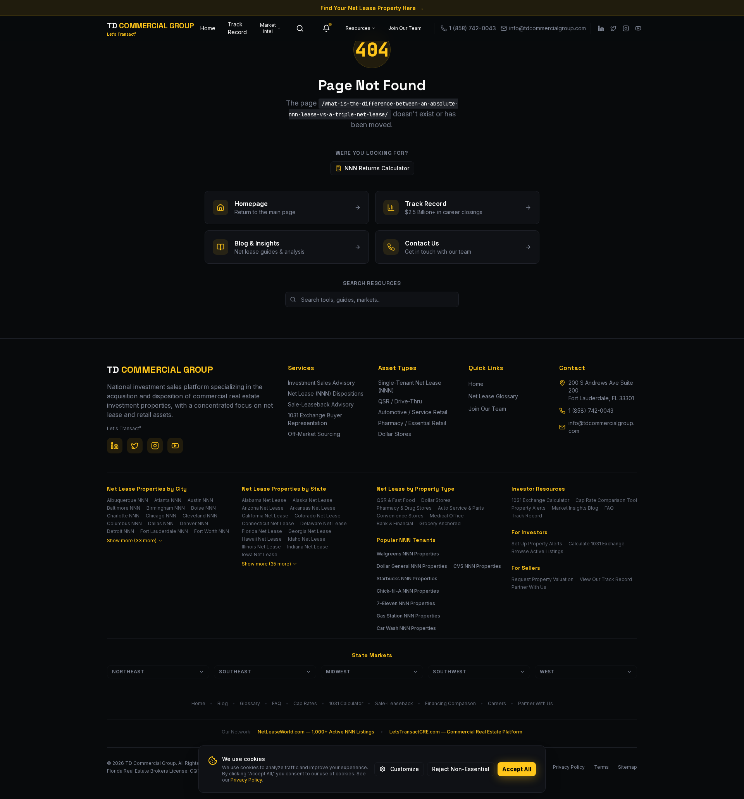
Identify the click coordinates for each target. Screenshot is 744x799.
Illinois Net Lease (261, 547)
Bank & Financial (395, 523)
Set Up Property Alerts (537, 544)
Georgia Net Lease (309, 531)
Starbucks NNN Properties (407, 578)
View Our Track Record (606, 579)
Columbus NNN (124, 523)
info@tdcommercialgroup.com (601, 427)
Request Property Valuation (543, 579)
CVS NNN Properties (477, 566)
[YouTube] (638, 28)
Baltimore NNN (123, 508)
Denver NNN (194, 523)
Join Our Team (405, 28)
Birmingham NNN (165, 508)
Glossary (250, 703)
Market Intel (268, 28)
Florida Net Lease (262, 531)
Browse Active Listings (537, 551)
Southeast (235, 671)
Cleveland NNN (200, 516)
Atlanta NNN (167, 500)
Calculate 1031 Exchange (596, 544)
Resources (358, 28)
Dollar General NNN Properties (412, 566)
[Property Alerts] (326, 28)
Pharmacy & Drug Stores (404, 508)
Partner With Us (529, 587)
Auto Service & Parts (461, 508)
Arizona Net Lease (263, 508)
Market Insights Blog (575, 508)
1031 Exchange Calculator (540, 500)
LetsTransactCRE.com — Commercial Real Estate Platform (455, 732)
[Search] (300, 28)
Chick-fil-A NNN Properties (408, 591)
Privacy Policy (246, 780)
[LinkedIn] (601, 28)
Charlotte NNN (123, 516)
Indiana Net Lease (307, 547)
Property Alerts (529, 508)
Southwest (449, 671)
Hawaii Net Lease (262, 539)
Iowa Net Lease (259, 554)
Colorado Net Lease (317, 516)
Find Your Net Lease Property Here (372, 8)
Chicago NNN (161, 516)
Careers (497, 703)
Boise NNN (203, 508)
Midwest (338, 671)
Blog (222, 703)
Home (207, 28)
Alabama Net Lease (264, 500)
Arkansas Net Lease (313, 508)
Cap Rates (305, 703)
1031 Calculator (346, 703)
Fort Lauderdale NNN (164, 531)
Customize (404, 769)
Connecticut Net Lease (268, 523)
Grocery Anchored (440, 523)
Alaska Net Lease (312, 500)
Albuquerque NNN (127, 500)
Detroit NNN (120, 531)
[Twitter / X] (613, 28)
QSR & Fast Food (396, 500)
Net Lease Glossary (493, 396)
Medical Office (447, 516)
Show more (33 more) (132, 540)
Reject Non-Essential (460, 769)
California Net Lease (265, 516)
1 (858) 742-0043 (590, 410)
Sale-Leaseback (394, 703)
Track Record (237, 28)
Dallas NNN (161, 523)
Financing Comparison (450, 703)
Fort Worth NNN (211, 531)
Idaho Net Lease (307, 539)
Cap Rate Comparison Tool (606, 500)
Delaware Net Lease (323, 523)
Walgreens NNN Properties (408, 554)
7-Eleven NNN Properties (406, 603)
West (547, 671)
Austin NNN (200, 500)
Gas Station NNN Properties (408, 616)
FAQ (609, 508)
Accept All (516, 769)
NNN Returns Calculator (376, 168)
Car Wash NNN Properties (406, 628)
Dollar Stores (436, 500)
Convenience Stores (400, 516)
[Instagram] (625, 28)
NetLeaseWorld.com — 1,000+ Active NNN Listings (316, 732)
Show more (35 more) (266, 564)
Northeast (128, 671)
